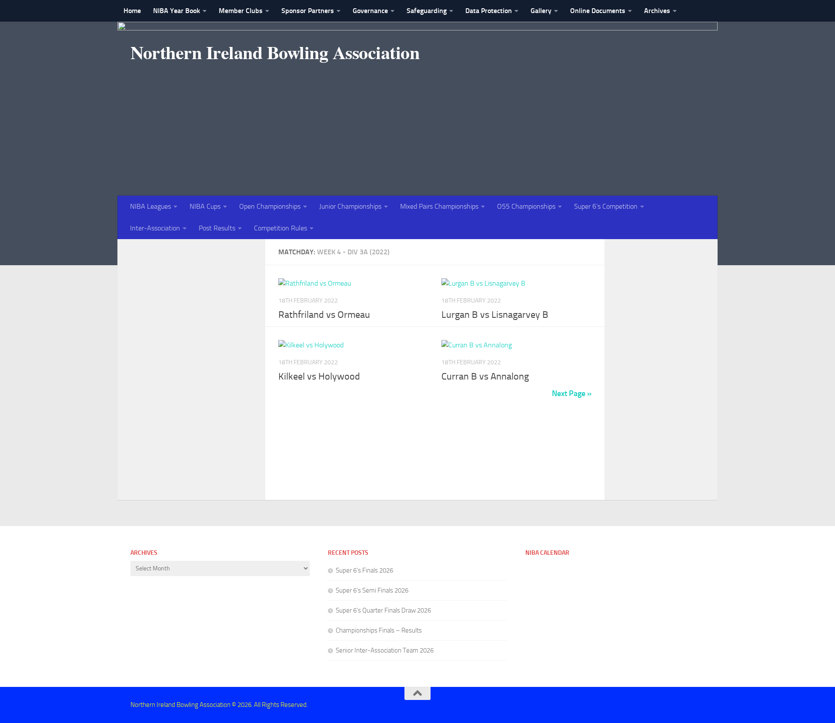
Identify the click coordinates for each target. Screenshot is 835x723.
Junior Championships (350, 206)
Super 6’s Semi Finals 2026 (372, 590)
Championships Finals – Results (379, 630)
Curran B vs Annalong (485, 376)
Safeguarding (427, 11)
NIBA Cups (205, 206)
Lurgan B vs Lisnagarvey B (494, 314)
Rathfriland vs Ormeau (324, 314)
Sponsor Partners (307, 11)
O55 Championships (526, 206)
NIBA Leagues (150, 206)
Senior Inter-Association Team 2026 (385, 650)
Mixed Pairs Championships (439, 206)
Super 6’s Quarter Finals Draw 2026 (383, 610)
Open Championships (270, 206)
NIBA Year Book (176, 11)
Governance (370, 11)
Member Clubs (241, 11)
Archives (657, 11)
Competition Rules (280, 228)
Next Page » (571, 393)
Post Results (217, 228)
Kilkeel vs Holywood (319, 376)
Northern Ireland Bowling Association (274, 52)
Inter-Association (155, 228)
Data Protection (488, 11)
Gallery (541, 11)
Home (132, 11)
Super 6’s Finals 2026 (364, 570)
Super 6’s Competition (606, 206)
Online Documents (597, 11)
